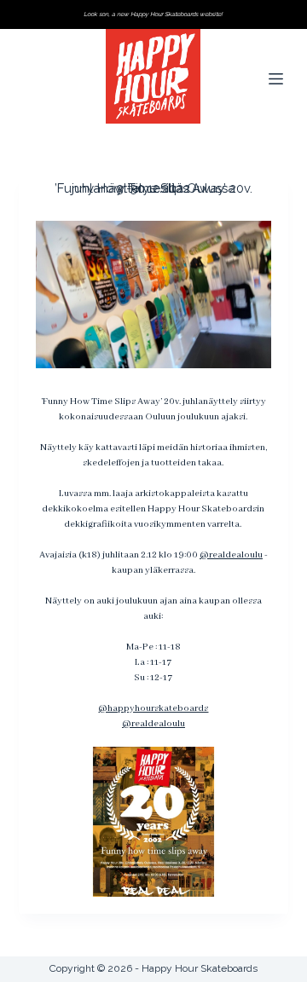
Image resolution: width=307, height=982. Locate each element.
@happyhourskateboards (153, 708)
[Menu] (278, 79)
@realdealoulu (231, 555)
